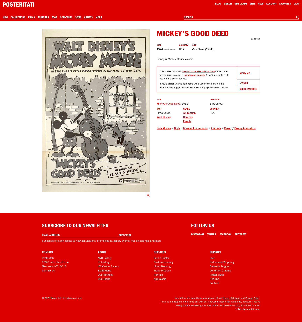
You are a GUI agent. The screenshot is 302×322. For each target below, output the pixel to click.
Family (187, 121)
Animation (189, 112)
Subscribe (125, 235)
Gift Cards (241, 3)
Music (227, 128)
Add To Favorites (248, 88)
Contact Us (48, 270)
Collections (17, 17)
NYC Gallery (105, 258)
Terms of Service (231, 298)
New (5, 17)
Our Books (104, 279)
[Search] (297, 17)
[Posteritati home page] (18, 4)
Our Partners (105, 274)
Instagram (197, 234)
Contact (214, 283)
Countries (66, 17)
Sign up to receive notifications (198, 71)
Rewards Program (220, 266)
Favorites (285, 3)
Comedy (188, 117)
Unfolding (103, 262)
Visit (252, 3)
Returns (214, 279)
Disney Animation (245, 128)
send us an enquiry (195, 74)
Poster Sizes (217, 274)
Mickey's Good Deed (168, 103)
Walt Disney (164, 117)
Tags (54, 17)
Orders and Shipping (222, 262)
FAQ (212, 258)
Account (271, 3)
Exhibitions (104, 270)
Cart (296, 3)
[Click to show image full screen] (96, 110)
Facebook (225, 234)
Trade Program (162, 270)
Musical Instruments (195, 128)
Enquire (244, 82)
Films (31, 17)
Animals (216, 128)
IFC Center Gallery (108, 266)
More (98, 17)
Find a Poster (161, 258)
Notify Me (245, 73)
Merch (228, 3)
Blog (218, 3)
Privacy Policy (252, 298)
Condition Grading (220, 270)
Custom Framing (163, 262)
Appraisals (160, 279)
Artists (88, 17)
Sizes (78, 17)
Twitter (211, 234)
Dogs (177, 128)
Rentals (158, 274)
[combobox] (241, 17)
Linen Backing (162, 266)
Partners (43, 17)
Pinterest (240, 234)
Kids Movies (164, 128)
